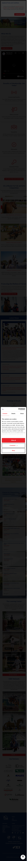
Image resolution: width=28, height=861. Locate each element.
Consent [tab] (5, 413)
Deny (13, 450)
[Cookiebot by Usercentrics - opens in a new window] (19, 409)
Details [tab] (13, 413)
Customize (12, 445)
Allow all (13, 440)
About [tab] (22, 413)
